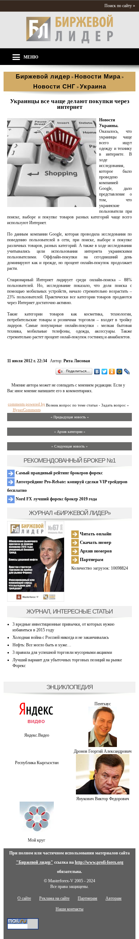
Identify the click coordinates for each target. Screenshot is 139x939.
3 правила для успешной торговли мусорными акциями (62, 652)
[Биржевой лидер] (69, 42)
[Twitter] (104, 371)
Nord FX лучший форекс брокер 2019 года (56, 498)
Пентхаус (102, 703)
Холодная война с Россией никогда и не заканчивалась (60, 637)
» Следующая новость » (69, 446)
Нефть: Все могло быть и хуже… (41, 644)
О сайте (24, 898)
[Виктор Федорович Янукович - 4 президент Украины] (102, 793)
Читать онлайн (95, 533)
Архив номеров (95, 551)
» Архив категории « (69, 432)
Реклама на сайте (54, 898)
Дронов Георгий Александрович (103, 751)
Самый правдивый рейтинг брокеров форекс (59, 472)
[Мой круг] (37, 834)
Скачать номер (95, 542)
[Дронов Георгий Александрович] (102, 745)
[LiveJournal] (127, 371)
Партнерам (91, 559)
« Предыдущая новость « (70, 417)
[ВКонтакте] (97, 371)
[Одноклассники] (112, 371)
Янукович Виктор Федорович (102, 798)
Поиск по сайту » (119, 5)
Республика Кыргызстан (36, 762)
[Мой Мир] (119, 371)
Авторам (113, 898)
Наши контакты (69, 909)
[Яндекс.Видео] (36, 729)
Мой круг (36, 840)
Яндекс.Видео (36, 735)
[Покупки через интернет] (51, 205)
